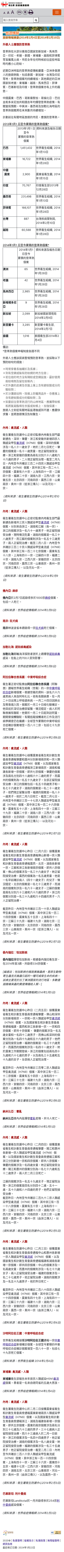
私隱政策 (40, 1540)
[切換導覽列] (57, 12)
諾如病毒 (54, 654)
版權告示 (29, 1540)
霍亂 (32, 1118)
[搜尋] (36, 20)
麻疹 (48, 597)
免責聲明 (17, 1540)
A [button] (4, 13)
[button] (19, 12)
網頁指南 (7, 1544)
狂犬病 (39, 628)
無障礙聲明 (53, 1540)
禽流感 (20, 443)
